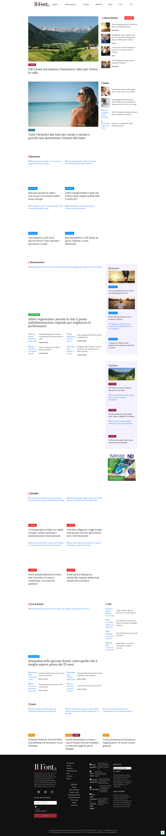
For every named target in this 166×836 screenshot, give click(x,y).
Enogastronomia (74, 795)
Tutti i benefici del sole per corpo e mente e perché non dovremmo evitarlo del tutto (59, 136)
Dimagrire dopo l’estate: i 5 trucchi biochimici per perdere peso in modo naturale (89, 349)
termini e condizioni (40, 811)
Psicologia (74, 800)
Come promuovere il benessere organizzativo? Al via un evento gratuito (119, 742)
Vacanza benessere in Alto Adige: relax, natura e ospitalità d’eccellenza (121, 415)
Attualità (98, 4)
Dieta (74, 802)
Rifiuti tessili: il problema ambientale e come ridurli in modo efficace (101, 774)
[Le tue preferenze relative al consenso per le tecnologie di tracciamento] (162, 832)
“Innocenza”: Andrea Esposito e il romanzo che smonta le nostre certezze (123, 49)
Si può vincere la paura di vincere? (90, 686)
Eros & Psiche (33, 656)
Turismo (86, 4)
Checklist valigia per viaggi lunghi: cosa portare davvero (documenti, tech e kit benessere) (84, 532)
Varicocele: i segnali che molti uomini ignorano (122, 124)
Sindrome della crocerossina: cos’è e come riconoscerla (51, 674)
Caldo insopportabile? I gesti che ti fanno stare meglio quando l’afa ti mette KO (82, 195)
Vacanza (74, 805)
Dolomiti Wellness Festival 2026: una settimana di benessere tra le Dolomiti (45, 742)
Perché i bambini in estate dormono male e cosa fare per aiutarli (124, 113)
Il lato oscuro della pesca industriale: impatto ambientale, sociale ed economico (83, 577)
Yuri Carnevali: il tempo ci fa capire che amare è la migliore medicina (126, 623)
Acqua (74, 787)
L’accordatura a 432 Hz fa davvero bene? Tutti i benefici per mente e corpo (43, 240)
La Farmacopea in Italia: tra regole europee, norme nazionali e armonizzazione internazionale (45, 532)
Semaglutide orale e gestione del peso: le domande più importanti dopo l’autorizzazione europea (123, 37)
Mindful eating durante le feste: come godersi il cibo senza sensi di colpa (51, 336)
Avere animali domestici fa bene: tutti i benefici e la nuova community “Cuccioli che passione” (45, 579)
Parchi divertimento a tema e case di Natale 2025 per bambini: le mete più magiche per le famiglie (82, 744)
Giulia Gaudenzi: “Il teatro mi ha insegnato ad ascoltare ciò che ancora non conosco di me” (103, 766)
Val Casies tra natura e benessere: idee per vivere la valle (63, 70)
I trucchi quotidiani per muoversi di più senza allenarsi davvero (124, 25)
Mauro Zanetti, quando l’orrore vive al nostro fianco (126, 611)
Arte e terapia (74, 789)
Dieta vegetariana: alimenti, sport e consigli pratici (89, 336)
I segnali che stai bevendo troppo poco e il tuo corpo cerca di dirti (123, 90)
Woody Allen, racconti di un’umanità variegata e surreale (124, 645)
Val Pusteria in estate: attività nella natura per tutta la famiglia (120, 441)
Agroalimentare (74, 797)
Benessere (41, 4)
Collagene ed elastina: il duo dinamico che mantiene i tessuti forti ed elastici (121, 345)
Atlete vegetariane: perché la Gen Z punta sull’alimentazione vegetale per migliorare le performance (59, 322)
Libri (120, 4)
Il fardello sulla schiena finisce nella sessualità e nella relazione (89, 674)
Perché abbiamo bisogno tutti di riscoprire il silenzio (123, 62)
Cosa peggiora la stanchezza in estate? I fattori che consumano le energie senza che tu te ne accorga (124, 102)
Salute (55, 4)
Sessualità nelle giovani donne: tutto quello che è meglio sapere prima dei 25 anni (62, 662)
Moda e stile (74, 792)
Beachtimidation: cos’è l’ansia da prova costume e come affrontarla (81, 240)
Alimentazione (70, 4)
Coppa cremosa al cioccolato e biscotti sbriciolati (49, 348)
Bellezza (74, 784)
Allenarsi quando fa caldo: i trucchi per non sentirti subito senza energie (44, 195)
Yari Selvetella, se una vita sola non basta (126, 634)
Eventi (110, 4)
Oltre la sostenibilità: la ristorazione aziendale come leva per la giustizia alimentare (104, 781)
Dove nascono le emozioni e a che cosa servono (51, 686)
